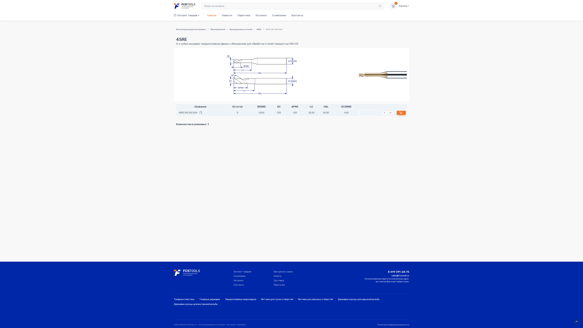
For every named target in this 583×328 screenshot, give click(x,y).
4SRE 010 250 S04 (188, 112)
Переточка (244, 15)
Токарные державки (209, 299)
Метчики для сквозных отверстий (315, 299)
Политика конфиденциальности (393, 325)
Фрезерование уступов (240, 29)
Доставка (279, 280)
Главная (211, 15)
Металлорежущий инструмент (191, 29)
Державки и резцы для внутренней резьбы (196, 304)
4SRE (259, 29)
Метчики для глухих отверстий (277, 299)
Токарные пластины (184, 299)
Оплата (277, 276)
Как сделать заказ (283, 271)
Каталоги (261, 15)
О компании (279, 15)
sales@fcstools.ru (400, 275)
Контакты (297, 15)
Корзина (403, 6)
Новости (227, 15)
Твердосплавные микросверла (240, 299)
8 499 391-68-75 (398, 271)
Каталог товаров (187, 15)
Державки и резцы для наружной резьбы (359, 299)
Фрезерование (217, 29)
